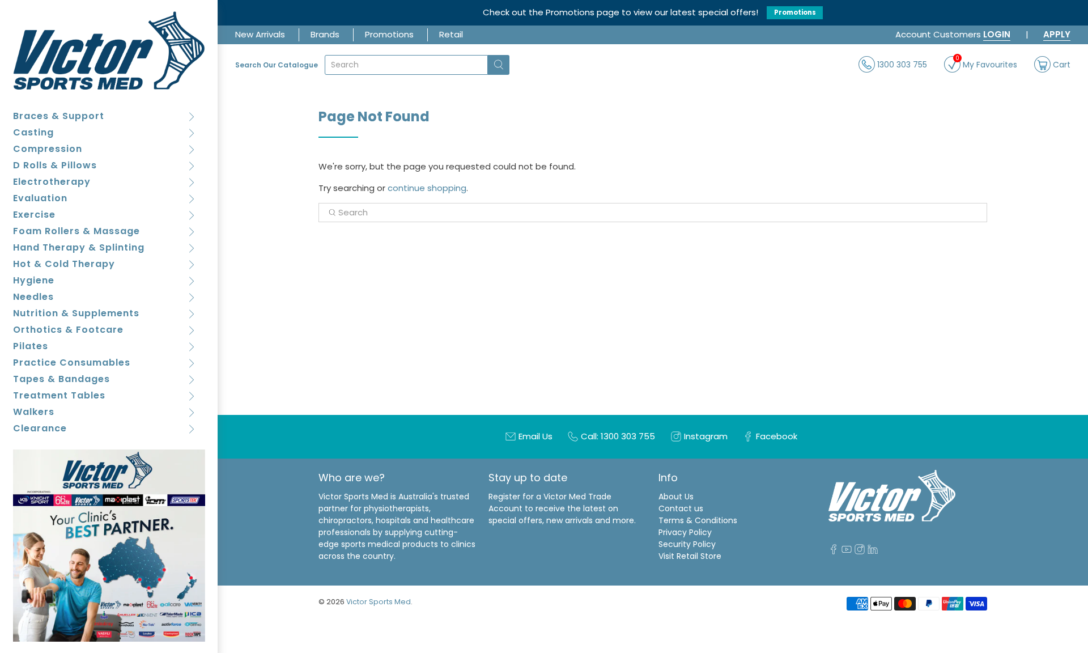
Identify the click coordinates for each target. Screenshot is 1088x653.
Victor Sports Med (378, 602)
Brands (325, 34)
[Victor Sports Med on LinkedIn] (873, 551)
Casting (33, 132)
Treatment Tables (59, 395)
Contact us (680, 508)
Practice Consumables (71, 362)
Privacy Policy (685, 532)
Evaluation (40, 198)
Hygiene (33, 280)
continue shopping (427, 188)
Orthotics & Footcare (68, 329)
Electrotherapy (52, 181)
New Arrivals (260, 34)
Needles (33, 296)
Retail (451, 34)
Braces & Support (58, 115)
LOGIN (996, 34)
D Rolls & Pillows (55, 165)
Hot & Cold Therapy (64, 263)
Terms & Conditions (697, 520)
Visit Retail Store (689, 556)
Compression (47, 148)
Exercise (34, 214)
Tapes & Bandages (61, 378)
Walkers (33, 411)
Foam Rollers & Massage (76, 231)
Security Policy (687, 544)
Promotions (795, 12)
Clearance (40, 428)
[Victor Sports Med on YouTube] (847, 551)
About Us (676, 496)
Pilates (30, 346)
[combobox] (406, 65)
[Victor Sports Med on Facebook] (833, 551)
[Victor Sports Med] (109, 50)
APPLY (1056, 34)
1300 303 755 (901, 64)
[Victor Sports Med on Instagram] (860, 551)
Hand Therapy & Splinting (78, 247)
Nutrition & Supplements (76, 313)
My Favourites (986, 63)
